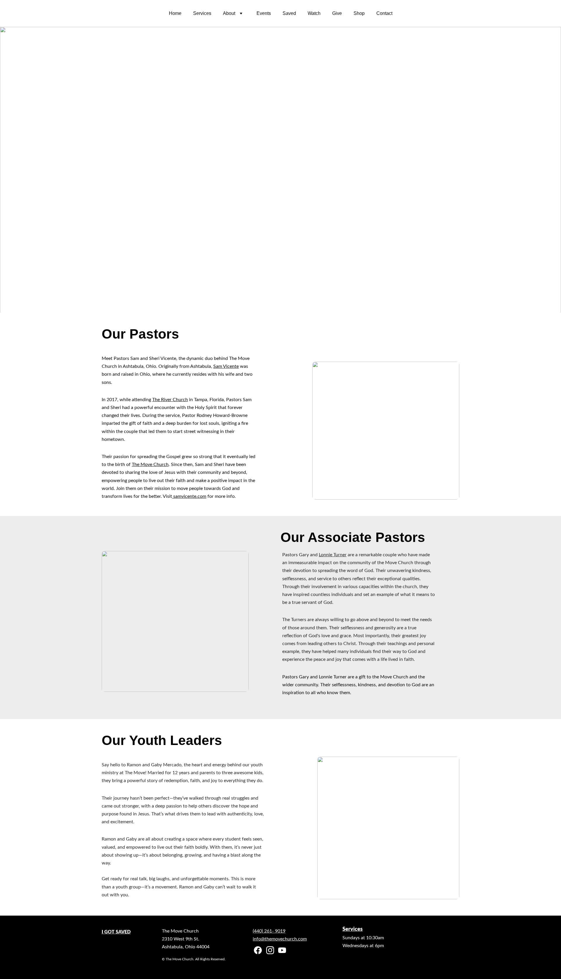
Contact (384, 13)
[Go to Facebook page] (258, 950)
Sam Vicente (226, 366)
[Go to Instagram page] (270, 950)
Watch (314, 13)
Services (202, 13)
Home (175, 13)
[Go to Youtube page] (282, 950)
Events (264, 13)
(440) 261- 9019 (269, 931)
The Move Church (150, 464)
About (229, 13)
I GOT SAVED (116, 932)
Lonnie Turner (333, 554)
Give (337, 13)
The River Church (170, 399)
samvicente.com (189, 496)
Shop (359, 13)
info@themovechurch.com (280, 939)
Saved (289, 13)
